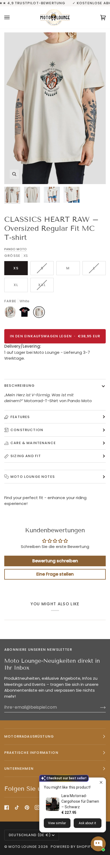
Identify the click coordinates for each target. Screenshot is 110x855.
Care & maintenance (33, 442)
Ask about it (87, 823)
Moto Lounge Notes (32, 476)
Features (20, 416)
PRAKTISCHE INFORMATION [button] (31, 752)
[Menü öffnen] (12, 17)
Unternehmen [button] (19, 768)
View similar (57, 823)
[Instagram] (37, 807)
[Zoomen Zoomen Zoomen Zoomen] (55, 108)
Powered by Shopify (72, 846)
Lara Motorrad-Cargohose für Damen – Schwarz (80, 801)
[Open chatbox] (98, 843)
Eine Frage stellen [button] (55, 574)
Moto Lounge (23, 846)
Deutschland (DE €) (30, 834)
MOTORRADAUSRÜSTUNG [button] (29, 736)
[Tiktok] (16, 807)
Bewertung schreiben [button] (55, 561)
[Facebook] (6, 807)
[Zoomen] (14, 174)
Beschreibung (19, 385)
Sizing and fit (25, 455)
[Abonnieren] (99, 707)
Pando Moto (15, 249)
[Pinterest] (27, 807)
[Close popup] (101, 782)
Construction (26, 429)
